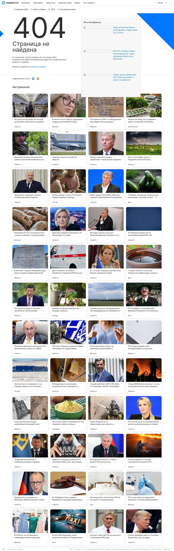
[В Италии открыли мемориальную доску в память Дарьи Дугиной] (30, 262)
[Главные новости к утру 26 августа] (68, 149)
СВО (53, 9)
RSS (71, 549)
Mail (3, 549)
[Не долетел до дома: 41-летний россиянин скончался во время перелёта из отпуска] (30, 111)
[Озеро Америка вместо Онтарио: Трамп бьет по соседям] (144, 527)
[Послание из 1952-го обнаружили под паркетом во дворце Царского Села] (106, 111)
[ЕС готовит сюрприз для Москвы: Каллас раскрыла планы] (106, 262)
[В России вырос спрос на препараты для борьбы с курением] (106, 338)
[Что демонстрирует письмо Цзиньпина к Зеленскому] (30, 300)
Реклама (20, 549)
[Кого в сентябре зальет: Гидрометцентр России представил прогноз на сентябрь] (144, 149)
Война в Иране (39, 9)
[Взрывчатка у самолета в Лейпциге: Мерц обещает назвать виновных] (30, 489)
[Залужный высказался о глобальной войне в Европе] (30, 451)
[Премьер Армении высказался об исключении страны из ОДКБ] (30, 338)
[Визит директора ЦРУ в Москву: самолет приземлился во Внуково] (106, 187)
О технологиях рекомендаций (94, 549)
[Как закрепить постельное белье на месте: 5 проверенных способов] (106, 489)
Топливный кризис (68, 9)
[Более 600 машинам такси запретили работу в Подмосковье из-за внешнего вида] (68, 527)
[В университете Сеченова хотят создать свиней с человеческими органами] (30, 224)
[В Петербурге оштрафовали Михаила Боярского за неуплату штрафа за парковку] (144, 300)
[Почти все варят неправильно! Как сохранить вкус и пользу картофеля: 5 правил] (68, 413)
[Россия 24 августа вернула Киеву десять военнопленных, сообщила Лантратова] (144, 413)
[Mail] (3, 3)
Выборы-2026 (22, 9)
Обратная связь (156, 549)
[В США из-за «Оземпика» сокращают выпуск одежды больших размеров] (30, 527)
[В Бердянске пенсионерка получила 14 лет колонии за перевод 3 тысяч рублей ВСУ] (68, 376)
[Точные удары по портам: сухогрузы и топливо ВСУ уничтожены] (144, 451)
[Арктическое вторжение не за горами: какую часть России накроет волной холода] (30, 376)
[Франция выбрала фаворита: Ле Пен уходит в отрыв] (68, 224)
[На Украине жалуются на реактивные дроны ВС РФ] (144, 224)
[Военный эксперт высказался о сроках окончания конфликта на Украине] (30, 149)
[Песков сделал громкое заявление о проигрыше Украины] (106, 149)
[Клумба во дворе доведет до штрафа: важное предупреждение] (68, 300)
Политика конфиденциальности (116, 549)
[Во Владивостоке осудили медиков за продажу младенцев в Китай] (68, 489)
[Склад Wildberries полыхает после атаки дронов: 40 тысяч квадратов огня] (144, 376)
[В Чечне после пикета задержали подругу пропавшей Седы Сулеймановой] (68, 111)
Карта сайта (168, 549)
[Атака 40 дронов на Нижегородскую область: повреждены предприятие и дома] (106, 413)
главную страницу (38, 67)
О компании (11, 549)
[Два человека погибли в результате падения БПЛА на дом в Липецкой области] (68, 262)
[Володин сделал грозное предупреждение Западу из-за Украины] (106, 224)
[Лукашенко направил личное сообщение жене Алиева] (30, 187)
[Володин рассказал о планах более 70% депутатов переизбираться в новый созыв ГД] (106, 451)
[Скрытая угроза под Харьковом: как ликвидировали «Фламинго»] (106, 300)
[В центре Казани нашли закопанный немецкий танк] (30, 413)
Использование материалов (139, 549)
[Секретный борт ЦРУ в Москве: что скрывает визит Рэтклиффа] (106, 376)
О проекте (78, 549)
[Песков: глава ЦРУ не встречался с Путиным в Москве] (106, 527)
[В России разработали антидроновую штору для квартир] (144, 338)
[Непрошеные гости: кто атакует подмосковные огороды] (68, 187)
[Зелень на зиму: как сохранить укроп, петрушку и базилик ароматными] (144, 111)
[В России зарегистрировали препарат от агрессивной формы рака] (144, 489)
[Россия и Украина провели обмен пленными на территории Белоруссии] (68, 338)
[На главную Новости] (11, 3)
